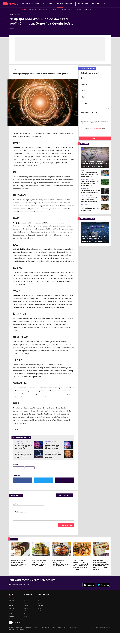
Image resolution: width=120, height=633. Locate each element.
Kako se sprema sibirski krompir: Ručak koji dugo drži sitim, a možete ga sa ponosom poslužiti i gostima (80, 565)
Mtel (10, 613)
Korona (11, 600)
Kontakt (36, 627)
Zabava (11, 14)
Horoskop (17, 14)
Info (10, 603)
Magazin (11, 608)
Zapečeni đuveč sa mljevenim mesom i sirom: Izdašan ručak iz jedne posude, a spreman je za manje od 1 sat (101, 565)
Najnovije (12, 598)
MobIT (11, 611)
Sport (11, 606)
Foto (10, 619)
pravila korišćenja (97, 128)
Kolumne (11, 616)
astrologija (19, 468)
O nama (11, 627)
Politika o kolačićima (48, 627)
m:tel (94, 627)
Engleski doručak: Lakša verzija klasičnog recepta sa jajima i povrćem (60, 563)
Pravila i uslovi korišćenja (17, 630)
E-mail (83, 91)
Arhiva (60, 627)
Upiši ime (16, 504)
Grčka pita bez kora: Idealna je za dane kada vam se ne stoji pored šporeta (39, 563)
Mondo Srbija (28, 594)
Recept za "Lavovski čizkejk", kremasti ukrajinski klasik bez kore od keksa (19, 563)
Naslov (83, 78)
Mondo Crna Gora (43, 594)
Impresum (28, 627)
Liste (25, 616)
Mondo (11, 594)
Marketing (19, 627)
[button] (13, 551)
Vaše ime (84, 84)
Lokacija (84, 97)
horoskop (30, 468)
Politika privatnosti (70, 627)
